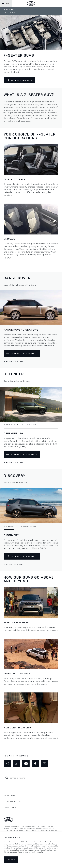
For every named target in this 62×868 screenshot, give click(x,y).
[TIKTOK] (16, 763)
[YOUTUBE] (26, 763)
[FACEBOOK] (35, 763)
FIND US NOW (9, 795)
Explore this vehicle (24, 354)
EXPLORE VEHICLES (21, 80)
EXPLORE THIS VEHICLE (24, 455)
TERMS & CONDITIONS (13, 801)
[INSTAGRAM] (7, 763)
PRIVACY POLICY (10, 807)
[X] (44, 763)
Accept (10, 860)
